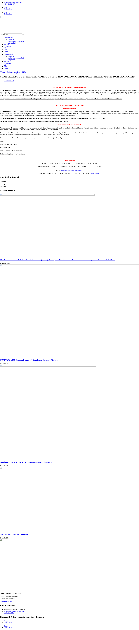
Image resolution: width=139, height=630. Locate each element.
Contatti (6, 51)
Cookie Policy (8, 622)
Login (5, 7)
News (5, 49)
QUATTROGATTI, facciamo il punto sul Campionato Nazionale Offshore (28, 360)
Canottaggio (7, 46)
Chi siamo (11, 39)
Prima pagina (13, 72)
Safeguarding (12, 43)
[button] (69, 181)
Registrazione (8, 9)
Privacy (6, 621)
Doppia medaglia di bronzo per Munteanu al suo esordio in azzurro (26, 462)
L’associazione (8, 38)
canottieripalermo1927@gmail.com (71, 170)
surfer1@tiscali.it (95, 173)
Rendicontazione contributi (16, 41)
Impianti (6, 44)
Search (2, 34)
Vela (5, 48)
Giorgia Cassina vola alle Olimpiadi (14, 534)
